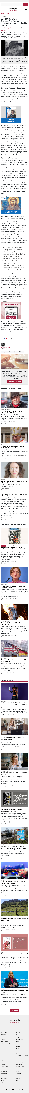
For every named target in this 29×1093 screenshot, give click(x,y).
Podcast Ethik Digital (5, 1037)
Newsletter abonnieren (14, 381)
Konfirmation (4, 1078)
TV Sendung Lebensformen (6, 1044)
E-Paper (17, 1034)
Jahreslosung (18, 1073)
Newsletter (18, 1046)
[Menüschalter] (25, 8)
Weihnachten (4, 1073)
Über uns (17, 1053)
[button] (3, 30)
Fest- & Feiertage (4, 1066)
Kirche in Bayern (4, 1032)
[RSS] (22, 1090)
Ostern (2, 1069)
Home (2, 13)
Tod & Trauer (3, 1083)
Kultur (7, 13)
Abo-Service (18, 1032)
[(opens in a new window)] (6, 1090)
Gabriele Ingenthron (8, 28)
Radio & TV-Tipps (4, 1041)
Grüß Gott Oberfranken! (6, 1030)
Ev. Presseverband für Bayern (22, 1055)
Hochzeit (3, 1080)
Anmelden (26, 1)
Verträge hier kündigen (20, 1037)
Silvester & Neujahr (5, 1071)
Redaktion (18, 1044)
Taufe (2, 1076)
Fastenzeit (3, 1064)
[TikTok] (16, 1090)
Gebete (17, 1071)
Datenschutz (18, 1048)
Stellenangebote (19, 1039)
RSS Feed (18, 1078)
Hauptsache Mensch (9, 352)
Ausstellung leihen (19, 1062)
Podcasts (3, 1039)
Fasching (3, 1062)
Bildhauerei (21, 352)
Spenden (17, 1080)
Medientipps (3, 1034)
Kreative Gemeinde (20, 1066)
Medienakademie (19, 1064)
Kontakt (17, 1041)
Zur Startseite (14, 1011)
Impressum (18, 1051)
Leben (16, 352)
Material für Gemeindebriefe (22, 1076)
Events (17, 1069)
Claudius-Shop (19, 1030)
